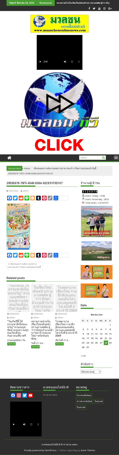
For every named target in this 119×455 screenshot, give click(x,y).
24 (87, 342)
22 (110, 338)
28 (106, 342)
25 (92, 342)
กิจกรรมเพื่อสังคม (84, 395)
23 (83, 342)
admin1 (26, 191)
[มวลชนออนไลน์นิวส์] (9, 157)
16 (83, 338)
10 (87, 333)
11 (92, 333)
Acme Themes (88, 450)
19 (96, 338)
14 (106, 333)
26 (96, 342)
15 (110, 333)
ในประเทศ (81, 407)
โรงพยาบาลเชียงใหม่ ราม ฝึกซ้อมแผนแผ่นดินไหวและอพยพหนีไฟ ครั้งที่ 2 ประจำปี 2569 (66, 299)
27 (101, 342)
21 (106, 338)
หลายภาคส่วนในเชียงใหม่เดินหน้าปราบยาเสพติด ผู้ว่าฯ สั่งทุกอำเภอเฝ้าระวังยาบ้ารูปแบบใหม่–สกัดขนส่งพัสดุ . (43, 299)
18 (92, 338)
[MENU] (116, 158)
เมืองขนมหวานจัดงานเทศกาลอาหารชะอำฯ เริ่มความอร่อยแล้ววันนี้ (24, 265)
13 (101, 333)
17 (87, 338)
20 (101, 338)
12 (96, 333)
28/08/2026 (14, 314)
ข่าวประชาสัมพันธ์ (84, 401)
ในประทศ (11, 344)
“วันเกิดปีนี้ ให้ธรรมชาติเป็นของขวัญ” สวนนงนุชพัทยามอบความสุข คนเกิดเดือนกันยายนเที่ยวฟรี (18, 299)
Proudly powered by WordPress (40, 450)
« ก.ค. (83, 355)
